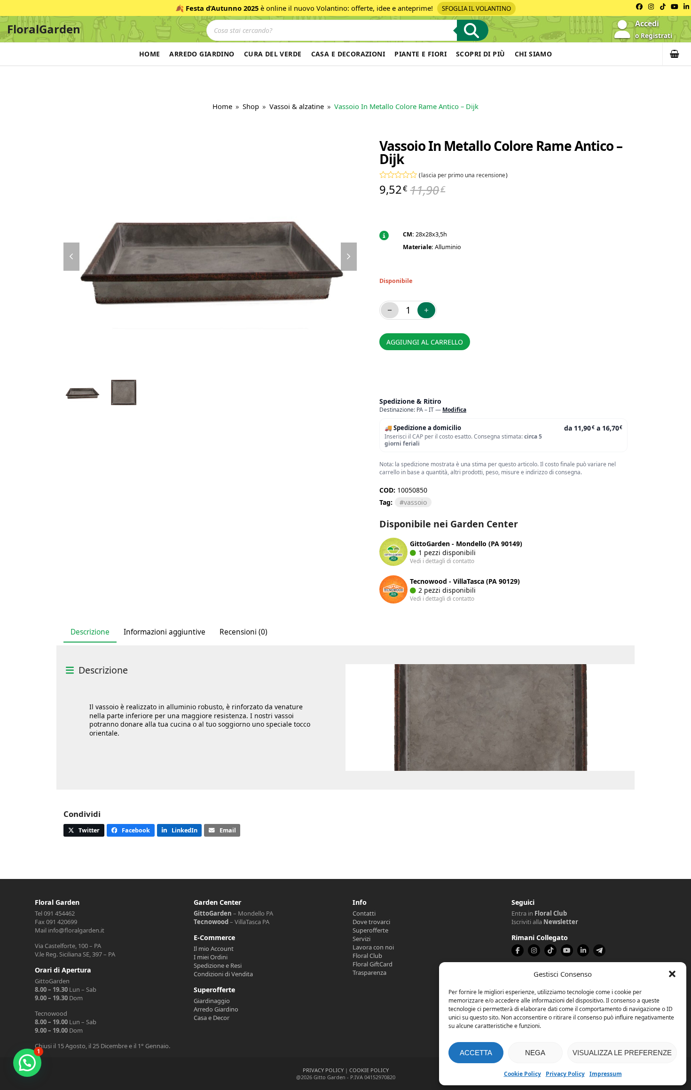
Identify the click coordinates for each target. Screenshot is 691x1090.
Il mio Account (214, 948)
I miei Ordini (211, 957)
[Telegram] (599, 950)
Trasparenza (369, 972)
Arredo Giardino (201, 53)
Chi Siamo (533, 53)
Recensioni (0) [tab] (243, 632)
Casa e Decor (211, 1017)
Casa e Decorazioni (348, 53)
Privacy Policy (565, 1074)
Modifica (454, 410)
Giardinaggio (212, 1000)
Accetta (476, 1053)
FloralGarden (43, 29)
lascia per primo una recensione (463, 175)
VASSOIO (415, 502)
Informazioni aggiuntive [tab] (164, 632)
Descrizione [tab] (90, 632)
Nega (535, 1053)
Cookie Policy (522, 1074)
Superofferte (370, 930)
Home (149, 53)
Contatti (364, 913)
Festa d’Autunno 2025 (222, 8)
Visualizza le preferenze (622, 1053)
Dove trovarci (371, 921)
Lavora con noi (373, 947)
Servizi (361, 938)
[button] (672, 974)
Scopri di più (480, 53)
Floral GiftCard (373, 964)
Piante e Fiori (420, 53)
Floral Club (367, 955)
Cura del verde (273, 53)
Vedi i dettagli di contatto (442, 561)
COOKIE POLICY (369, 1070)
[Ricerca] (472, 30)
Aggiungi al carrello (424, 341)
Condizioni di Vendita (223, 974)
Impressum (605, 1074)
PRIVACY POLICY (323, 1070)
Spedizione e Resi (218, 965)
